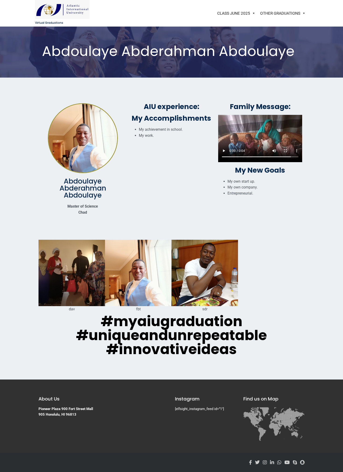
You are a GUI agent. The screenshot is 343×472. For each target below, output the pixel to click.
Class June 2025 (233, 13)
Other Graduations (280, 13)
